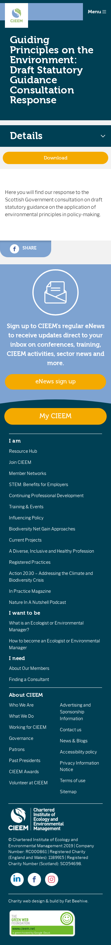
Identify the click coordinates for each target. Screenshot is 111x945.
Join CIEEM (20, 462)
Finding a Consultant (29, 679)
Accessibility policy (78, 752)
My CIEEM (55, 416)
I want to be (24, 613)
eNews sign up (55, 381)
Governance (21, 738)
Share (28, 248)
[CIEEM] (16, 15)
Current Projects (25, 540)
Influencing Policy (26, 518)
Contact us (70, 729)
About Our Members (29, 668)
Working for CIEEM (28, 727)
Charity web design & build (33, 901)
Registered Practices (30, 562)
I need (17, 658)
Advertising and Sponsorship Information (75, 711)
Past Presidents (24, 760)
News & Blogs (74, 741)
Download (56, 158)
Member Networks (27, 473)
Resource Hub (23, 451)
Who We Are (21, 705)
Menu (95, 11)
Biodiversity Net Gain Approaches (42, 529)
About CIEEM (26, 695)
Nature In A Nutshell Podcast (37, 602)
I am (15, 441)
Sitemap (68, 791)
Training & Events (26, 507)
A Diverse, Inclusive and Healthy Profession (51, 551)
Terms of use (72, 780)
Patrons (17, 749)
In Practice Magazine (30, 591)
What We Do (21, 716)
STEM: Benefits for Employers (38, 484)
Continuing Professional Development (46, 495)
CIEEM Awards (24, 771)
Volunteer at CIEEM (28, 783)
